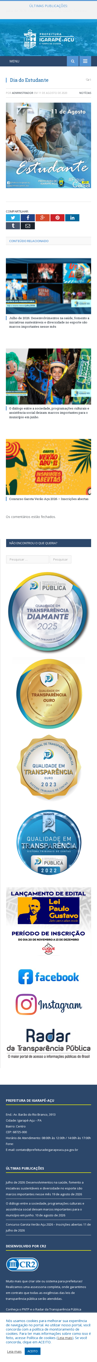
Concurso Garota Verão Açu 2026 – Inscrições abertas (49, 499)
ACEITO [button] (33, 1351)
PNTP (25, 1309)
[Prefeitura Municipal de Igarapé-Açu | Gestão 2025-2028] (48, 38)
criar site (34, 1281)
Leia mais (65, 1338)
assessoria (38, 1287)
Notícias (85, 93)
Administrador (22, 93)
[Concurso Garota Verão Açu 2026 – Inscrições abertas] (48, 467)
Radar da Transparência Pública (58, 1309)
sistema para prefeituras (64, 1281)
